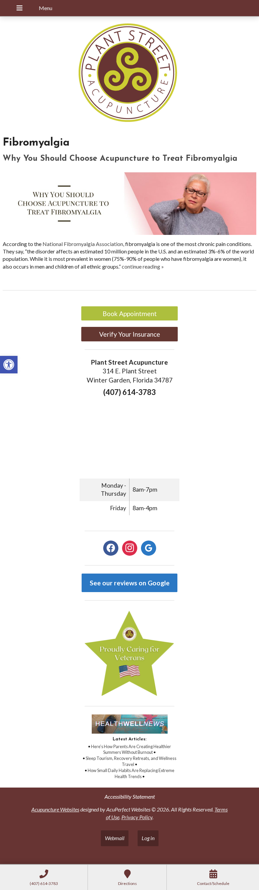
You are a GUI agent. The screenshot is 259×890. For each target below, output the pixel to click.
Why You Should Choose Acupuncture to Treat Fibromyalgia (120, 159)
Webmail (114, 838)
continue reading (143, 266)
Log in (148, 838)
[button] (9, 364)
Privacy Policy (136, 817)
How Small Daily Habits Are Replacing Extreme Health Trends (131, 773)
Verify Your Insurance (129, 334)
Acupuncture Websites (55, 809)
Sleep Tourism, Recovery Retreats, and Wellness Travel (131, 761)
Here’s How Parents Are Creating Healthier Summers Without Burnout (131, 749)
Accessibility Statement (130, 796)
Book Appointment (130, 313)
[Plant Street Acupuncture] (129, 73)
